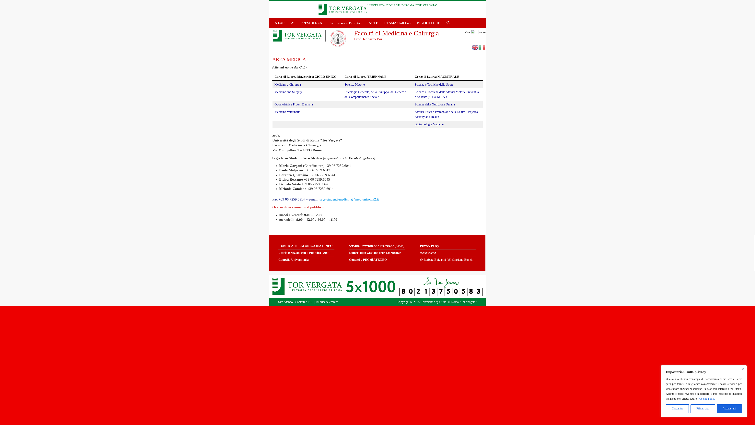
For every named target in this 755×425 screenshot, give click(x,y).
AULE (373, 23)
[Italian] (482, 47)
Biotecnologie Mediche (429, 124)
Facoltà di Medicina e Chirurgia (396, 33)
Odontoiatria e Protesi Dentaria (293, 104)
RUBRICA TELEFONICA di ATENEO (305, 246)
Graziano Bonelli (460, 259)
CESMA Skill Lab (397, 23)
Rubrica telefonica (327, 302)
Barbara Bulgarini (433, 259)
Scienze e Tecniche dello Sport (434, 84)
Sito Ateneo (285, 302)
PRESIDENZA (311, 23)
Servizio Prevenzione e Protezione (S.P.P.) (376, 246)
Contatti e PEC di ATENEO (368, 259)
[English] (475, 47)
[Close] (743, 368)
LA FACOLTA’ (283, 23)
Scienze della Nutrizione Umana (435, 104)
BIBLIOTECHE (428, 23)
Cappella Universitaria (293, 259)
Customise (677, 408)
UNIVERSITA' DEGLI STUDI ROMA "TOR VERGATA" (402, 5)
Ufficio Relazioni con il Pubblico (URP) (304, 252)
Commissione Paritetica (345, 23)
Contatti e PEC (304, 302)
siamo (475, 32)
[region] (704, 391)
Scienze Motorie (354, 84)
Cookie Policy (707, 398)
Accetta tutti (729, 408)
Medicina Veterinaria (287, 112)
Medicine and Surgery (288, 92)
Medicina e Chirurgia (287, 84)
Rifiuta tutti (702, 408)
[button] (448, 23)
